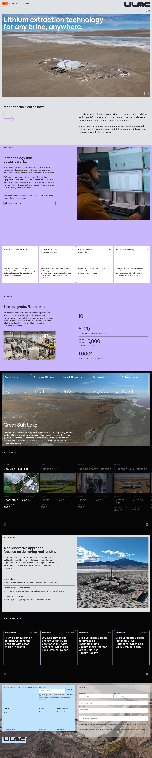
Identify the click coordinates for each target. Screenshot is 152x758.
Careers (42, 712)
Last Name (117, 693)
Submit (82, 734)
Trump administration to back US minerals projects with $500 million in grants (18, 642)
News (6, 712)
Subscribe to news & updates (90, 718)
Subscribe (69, 689)
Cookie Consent (61, 729)
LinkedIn (42, 708)
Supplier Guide (62, 712)
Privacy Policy (42, 699)
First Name (82, 693)
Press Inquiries (62, 708)
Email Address (43, 687)
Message (82, 706)
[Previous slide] (5, 524)
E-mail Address (83, 700)
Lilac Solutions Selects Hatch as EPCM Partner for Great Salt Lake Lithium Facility (130, 642)
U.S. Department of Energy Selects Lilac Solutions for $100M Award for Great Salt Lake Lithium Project (55, 643)
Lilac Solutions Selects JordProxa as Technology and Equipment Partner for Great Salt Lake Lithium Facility (93, 645)
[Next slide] (147, 524)
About (6, 708)
